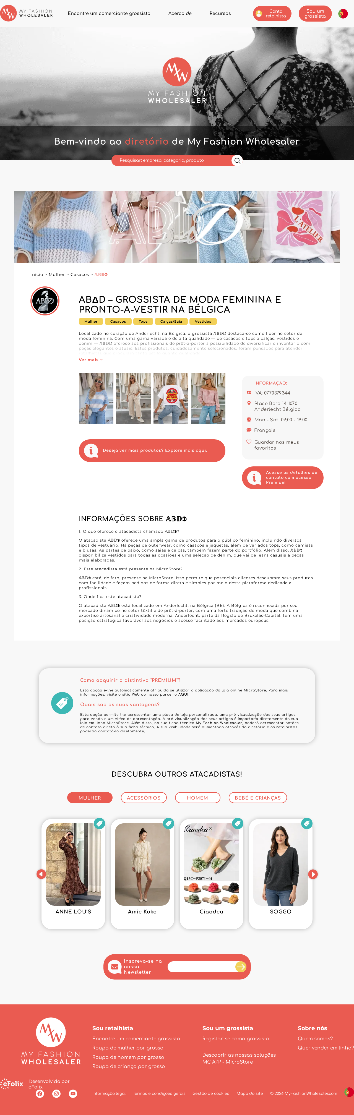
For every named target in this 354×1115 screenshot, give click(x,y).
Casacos (80, 274)
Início (36, 274)
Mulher (57, 274)
